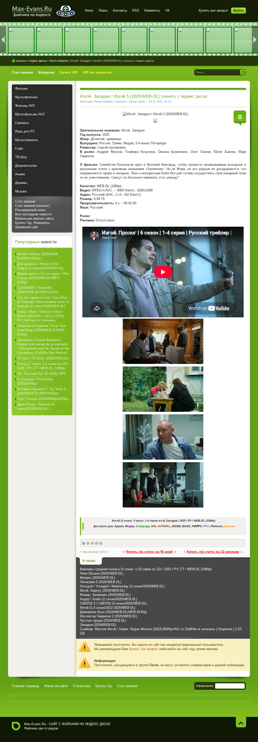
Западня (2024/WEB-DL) (98, 625)
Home (89, 10)
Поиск (103, 10)
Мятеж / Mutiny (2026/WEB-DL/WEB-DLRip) (38, 256)
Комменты (152, 10)
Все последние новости (33, 214)
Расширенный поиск (30, 210)
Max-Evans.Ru (35, 724)
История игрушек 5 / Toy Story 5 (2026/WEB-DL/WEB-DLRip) (41, 391)
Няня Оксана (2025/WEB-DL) (101, 573)
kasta (141, 101)
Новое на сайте (56, 686)
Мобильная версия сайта (34, 218)
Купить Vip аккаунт (143, 649)
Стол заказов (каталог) (32, 206)
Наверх (241, 722)
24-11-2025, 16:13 (160, 101)
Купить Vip (103, 686)
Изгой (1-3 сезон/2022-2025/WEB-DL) (107, 608)
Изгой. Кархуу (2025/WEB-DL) (102, 590)
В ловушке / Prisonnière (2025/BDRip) (35, 381)
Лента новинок (103, 101)
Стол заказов (25, 201)
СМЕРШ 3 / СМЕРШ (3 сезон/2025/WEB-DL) (113, 603)
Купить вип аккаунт (213, 10)
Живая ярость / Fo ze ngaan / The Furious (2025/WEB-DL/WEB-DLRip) (42, 278)
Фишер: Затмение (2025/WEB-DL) (105, 595)
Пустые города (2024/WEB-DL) (103, 620)
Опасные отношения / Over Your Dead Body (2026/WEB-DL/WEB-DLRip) (41, 330)
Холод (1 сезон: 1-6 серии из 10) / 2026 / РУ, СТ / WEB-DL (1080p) (43, 366)
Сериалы (120, 101)
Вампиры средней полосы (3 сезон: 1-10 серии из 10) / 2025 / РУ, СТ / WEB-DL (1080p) (146, 569)
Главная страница (25, 686)
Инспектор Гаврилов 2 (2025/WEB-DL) (108, 616)
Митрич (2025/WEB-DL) (97, 578)
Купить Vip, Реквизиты (32, 223)
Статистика (81, 686)
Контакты (120, 10)
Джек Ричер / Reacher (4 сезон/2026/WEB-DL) (35, 406)
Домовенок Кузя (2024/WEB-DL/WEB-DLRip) (113, 612)
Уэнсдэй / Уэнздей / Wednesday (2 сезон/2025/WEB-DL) (122, 586)
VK (167, 10)
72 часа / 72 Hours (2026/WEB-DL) (43, 358)
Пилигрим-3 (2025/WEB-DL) (100, 582)
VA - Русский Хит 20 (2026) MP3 (41, 374)
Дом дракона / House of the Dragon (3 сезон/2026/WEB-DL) (40, 266)
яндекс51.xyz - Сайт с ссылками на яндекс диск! (45, 11)
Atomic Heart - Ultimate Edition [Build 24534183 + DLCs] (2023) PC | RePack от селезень (40, 316)
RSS (135, 10)
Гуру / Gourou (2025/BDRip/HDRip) (42, 399)
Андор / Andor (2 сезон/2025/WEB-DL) (108, 599)
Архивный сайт (26, 227)
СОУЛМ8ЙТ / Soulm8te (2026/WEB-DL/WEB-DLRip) (37, 290)
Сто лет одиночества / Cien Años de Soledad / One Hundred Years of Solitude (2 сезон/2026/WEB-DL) (43, 302)
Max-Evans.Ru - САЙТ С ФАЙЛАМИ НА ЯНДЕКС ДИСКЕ (16, 726)
